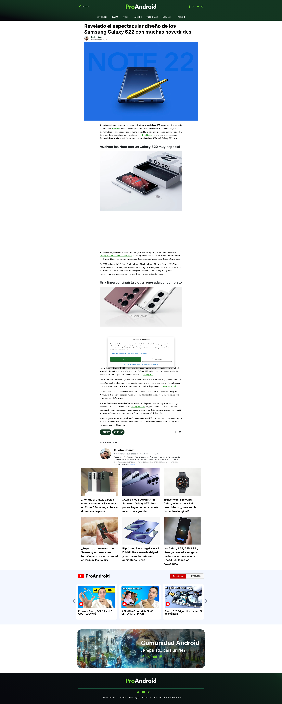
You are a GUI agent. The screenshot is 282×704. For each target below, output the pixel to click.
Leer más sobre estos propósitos (137, 353)
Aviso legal (154, 364)
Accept (126, 359)
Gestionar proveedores (119, 353)
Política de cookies (130, 364)
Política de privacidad (143, 364)
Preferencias (157, 359)
